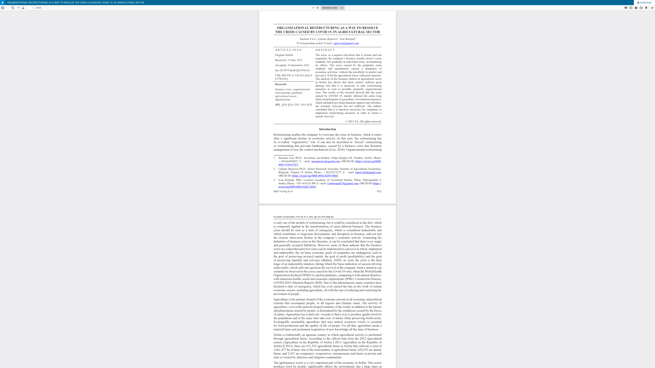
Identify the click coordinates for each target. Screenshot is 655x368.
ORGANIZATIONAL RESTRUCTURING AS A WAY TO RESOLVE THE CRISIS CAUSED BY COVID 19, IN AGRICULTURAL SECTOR (75, 2)
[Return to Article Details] (2, 2)
